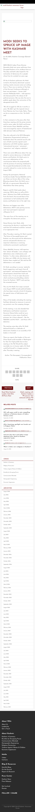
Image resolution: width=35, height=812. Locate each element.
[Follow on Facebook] (9, 1)
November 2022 (8, 637)
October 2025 (7, 524)
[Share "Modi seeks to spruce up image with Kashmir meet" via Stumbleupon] (14, 375)
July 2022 (6, 650)
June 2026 (6, 498)
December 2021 (7, 673)
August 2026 (7, 491)
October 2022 (7, 640)
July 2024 (6, 571)
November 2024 (8, 557)
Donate (4, 788)
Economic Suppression (9, 482)
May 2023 (6, 617)
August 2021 (7, 687)
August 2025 (7, 531)
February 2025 (7, 547)
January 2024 (7, 591)
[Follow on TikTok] (25, 1)
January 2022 (7, 670)
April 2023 (6, 620)
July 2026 (6, 494)
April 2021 (6, 700)
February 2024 (7, 587)
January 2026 (7, 514)
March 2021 (7, 703)
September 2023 (8, 604)
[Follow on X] (13, 1)
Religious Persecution (9, 465)
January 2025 (7, 551)
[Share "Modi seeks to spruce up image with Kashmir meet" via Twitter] (10, 372)
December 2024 (7, 554)
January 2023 (7, 630)
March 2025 (7, 544)
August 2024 (7, 567)
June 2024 (6, 574)
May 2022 (6, 657)
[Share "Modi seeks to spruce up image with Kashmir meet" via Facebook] (7, 372)
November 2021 (7, 677)
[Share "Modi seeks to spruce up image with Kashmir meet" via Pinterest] (21, 372)
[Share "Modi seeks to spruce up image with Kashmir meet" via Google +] (14, 372)
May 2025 (6, 538)
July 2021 (6, 690)
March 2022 (7, 663)
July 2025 (6, 534)
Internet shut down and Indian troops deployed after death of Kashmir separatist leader (16, 436)
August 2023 (7, 607)
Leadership (5, 726)
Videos (4, 757)
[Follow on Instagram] (17, 1)
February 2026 (7, 511)
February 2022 (7, 667)
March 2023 (7, 624)
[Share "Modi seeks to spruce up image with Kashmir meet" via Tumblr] (17, 372)
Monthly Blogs (6, 767)
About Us (5, 724)
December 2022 (7, 634)
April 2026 (6, 504)
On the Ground (7, 769)
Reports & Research (8, 771)
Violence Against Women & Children (13, 468)
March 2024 (7, 584)
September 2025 (8, 528)
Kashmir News (6, 779)
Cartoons (5, 760)
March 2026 (7, 508)
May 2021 (6, 697)
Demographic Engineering (10, 478)
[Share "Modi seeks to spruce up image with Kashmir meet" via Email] (17, 375)
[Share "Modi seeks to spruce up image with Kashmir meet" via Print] (21, 375)
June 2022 (6, 653)
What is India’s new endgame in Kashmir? (17, 446)
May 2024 (6, 577)
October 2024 (7, 561)
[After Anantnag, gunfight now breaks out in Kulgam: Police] (18, 421)
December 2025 (7, 518)
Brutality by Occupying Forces (11, 472)
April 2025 (6, 541)
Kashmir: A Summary (9, 462)
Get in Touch (6, 728)
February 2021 (7, 707)
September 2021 (7, 683)
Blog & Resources (9, 764)
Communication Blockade (10, 475)
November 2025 (8, 521)
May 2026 (6, 501)
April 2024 (6, 581)
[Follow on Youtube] (21, 1)
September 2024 (8, 564)
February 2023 (7, 627)
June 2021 (6, 693)
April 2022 (6, 660)
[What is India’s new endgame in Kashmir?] (18, 443)
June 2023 (6, 614)
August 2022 (7, 647)
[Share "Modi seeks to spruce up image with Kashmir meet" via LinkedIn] (24, 372)
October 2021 (7, 680)
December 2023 (7, 594)
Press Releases (6, 781)
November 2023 (8, 597)
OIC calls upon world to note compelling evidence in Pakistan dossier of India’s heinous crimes (17, 414)
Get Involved (6, 786)
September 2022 (8, 644)
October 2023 (7, 600)
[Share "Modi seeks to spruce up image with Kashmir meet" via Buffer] (28, 372)
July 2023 (6, 610)
